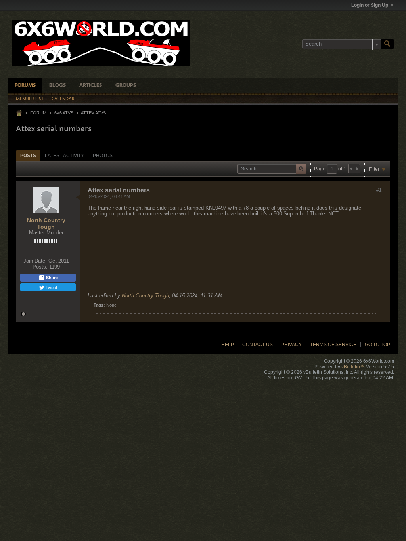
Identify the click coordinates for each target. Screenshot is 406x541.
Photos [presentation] (103, 155)
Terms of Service (333, 344)
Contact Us (257, 344)
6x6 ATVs (63, 112)
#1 (379, 190)
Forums (25, 85)
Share (51, 277)
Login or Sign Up (369, 5)
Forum (38, 112)
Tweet (50, 287)
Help (227, 344)
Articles (90, 85)
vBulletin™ (353, 367)
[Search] (387, 44)
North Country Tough (46, 223)
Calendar (63, 99)
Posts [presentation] (28, 155)
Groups (125, 85)
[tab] (28, 155)
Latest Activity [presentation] (64, 155)
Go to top (377, 344)
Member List (30, 99)
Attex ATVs (93, 112)
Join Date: (35, 261)
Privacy (291, 344)
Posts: (40, 267)
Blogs (57, 85)
